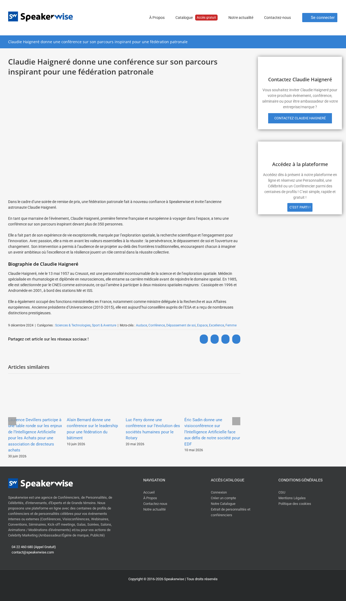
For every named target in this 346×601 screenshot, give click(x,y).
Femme (231, 325)
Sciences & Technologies (73, 325)
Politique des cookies (294, 504)
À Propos (150, 498)
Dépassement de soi (181, 325)
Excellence (216, 325)
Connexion (219, 492)
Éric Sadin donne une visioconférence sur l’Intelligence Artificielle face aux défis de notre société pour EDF (212, 432)
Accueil (149, 492)
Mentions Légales (292, 498)
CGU (281, 492)
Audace (141, 325)
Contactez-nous (155, 504)
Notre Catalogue (223, 504)
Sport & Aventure (104, 325)
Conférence (156, 325)
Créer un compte (223, 498)
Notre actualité (154, 509)
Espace (202, 325)
